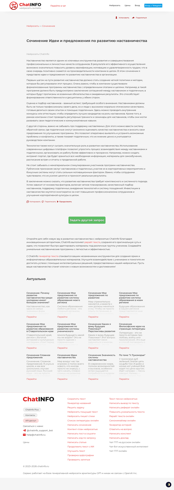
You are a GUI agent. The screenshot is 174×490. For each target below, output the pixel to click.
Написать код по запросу (81, 438)
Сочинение (48, 26)
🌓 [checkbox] (168, 484)
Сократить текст (76, 399)
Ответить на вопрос (120, 429)
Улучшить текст (76, 451)
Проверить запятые (78, 459)
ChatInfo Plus (32, 409)
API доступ (30, 420)
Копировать (35, 201)
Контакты (30, 415)
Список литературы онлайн (83, 420)
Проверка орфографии (80, 455)
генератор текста (48, 256)
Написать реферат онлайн (124, 407)
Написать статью (76, 442)
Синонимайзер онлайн (122, 420)
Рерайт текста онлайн (121, 416)
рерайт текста (92, 242)
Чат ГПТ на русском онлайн (124, 442)
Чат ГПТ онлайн (118, 451)
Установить (124, 18)
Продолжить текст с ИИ (80, 446)
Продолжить (65, 201)
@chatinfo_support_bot (40, 430)
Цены (127, 5)
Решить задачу (75, 407)
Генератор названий (79, 403)
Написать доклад (118, 438)
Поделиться (141, 18)
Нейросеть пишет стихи (81, 416)
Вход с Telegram (153, 5)
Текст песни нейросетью (123, 399)
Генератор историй (120, 425)
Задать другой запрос (87, 220)
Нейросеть (114, 5)
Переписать (50, 201)
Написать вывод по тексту (124, 403)
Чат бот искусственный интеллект (128, 446)
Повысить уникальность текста (127, 412)
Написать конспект (120, 433)
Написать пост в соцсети (81, 433)
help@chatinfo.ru (36, 435)
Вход (137, 5)
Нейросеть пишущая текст (82, 412)
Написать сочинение (79, 425)
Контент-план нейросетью (82, 429)
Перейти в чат (58, 5)
